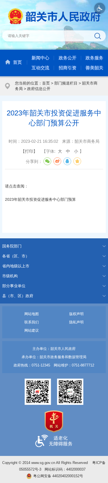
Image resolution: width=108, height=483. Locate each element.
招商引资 (67, 67)
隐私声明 (76, 322)
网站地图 (31, 314)
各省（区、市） (15, 256)
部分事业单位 (13, 286)
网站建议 (31, 330)
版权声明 (76, 314)
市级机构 (10, 276)
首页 (17, 62)
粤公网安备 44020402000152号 (58, 476)
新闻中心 (40, 58)
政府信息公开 (38, 88)
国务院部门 (12, 246)
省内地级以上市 (15, 266)
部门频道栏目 (66, 83)
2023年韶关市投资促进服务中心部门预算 (40, 199)
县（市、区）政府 (17, 296)
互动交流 (40, 67)
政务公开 (67, 58)
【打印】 (29, 151)
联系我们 (31, 322)
